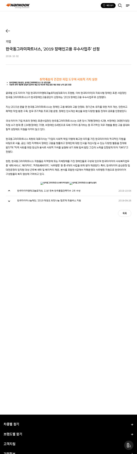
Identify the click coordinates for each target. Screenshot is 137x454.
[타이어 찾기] (119, 6)
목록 (125, 213)
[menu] (127, 6)
